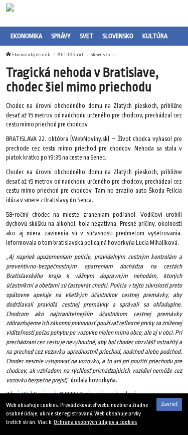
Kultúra (154, 36)
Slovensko (117, 36)
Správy (61, 36)
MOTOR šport (70, 54)
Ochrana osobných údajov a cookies (95, 422)
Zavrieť (169, 404)
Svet (86, 36)
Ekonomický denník (31, 54)
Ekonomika (26, 36)
